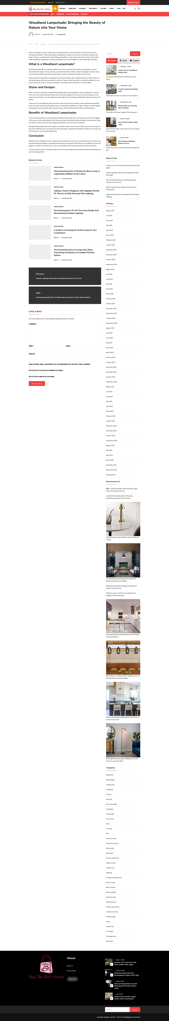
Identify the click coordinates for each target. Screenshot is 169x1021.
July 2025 (109, 274)
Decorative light (111, 804)
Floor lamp (110, 819)
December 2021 (111, 465)
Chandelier (60, 14)
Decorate (82, 8)
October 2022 (110, 436)
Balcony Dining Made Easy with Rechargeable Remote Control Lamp (125, 986)
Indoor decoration (112, 843)
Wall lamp (109, 941)
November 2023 (111, 372)
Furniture (72, 8)
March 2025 (110, 294)
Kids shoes (109, 853)
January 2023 (110, 421)
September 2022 (111, 440)
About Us (51, 2)
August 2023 (110, 387)
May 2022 (109, 450)
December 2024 (111, 308)
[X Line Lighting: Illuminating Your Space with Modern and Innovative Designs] (123, 560)
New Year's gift (111, 897)
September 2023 (111, 382)
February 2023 (110, 416)
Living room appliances (114, 877)
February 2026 (110, 240)
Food (119, 8)
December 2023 (111, 367)
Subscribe (72, 979)
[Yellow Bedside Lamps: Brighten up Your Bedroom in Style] (123, 519)
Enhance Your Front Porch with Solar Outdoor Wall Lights (125, 963)
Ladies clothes (111, 863)
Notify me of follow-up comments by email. (46, 370)
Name (31, 346)
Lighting (62, 8)
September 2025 (111, 264)
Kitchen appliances (112, 858)
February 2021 (110, 475)
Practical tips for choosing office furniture (127, 107)
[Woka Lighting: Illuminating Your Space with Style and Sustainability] (123, 616)
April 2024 (109, 348)
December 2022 (111, 426)
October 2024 (110, 318)
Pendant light (111, 917)
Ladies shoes (110, 868)
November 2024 (111, 313)
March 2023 (110, 411)
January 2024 (110, 362)
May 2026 (109, 225)
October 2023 (110, 377)
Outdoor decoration (112, 907)
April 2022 (109, 455)
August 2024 (110, 328)
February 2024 (110, 357)
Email (68, 346)
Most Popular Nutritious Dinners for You (126, 142)
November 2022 (111, 431)
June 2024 (109, 338)
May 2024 (109, 343)
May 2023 (109, 401)
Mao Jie (37, 34)
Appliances (93, 8)
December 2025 (111, 250)
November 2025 (111, 255)
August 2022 (110, 445)
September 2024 (111, 323)
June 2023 (109, 396)
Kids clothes (110, 848)
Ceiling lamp (110, 785)
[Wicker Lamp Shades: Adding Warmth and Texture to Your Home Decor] (123, 699)
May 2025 (109, 284)
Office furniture (73, 14)
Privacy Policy (60, 2)
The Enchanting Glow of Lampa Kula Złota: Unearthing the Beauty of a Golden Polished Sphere (74, 252)
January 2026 (110, 245)
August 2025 (110, 269)
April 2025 (109, 289)
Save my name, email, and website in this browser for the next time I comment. (60, 364)
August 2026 (110, 211)
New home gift (111, 892)
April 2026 (109, 230)
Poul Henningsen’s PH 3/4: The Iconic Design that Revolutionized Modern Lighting (76, 212)
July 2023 (109, 392)
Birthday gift (110, 780)
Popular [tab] (113, 60)
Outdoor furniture (112, 912)
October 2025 (110, 259)
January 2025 (110, 304)
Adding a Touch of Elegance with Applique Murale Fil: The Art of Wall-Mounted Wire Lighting (76, 192)
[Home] (55, 8)
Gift (124, 8)
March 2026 (110, 235)
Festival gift (110, 814)
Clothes (103, 8)
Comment (33, 324)
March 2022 (110, 460)
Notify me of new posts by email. (42, 376)
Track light (109, 931)
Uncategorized (61, 34)
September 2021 (111, 470)
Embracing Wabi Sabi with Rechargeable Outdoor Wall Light (126, 974)
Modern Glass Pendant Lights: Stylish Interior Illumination (125, 998)
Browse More (133, 2)
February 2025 (110, 299)
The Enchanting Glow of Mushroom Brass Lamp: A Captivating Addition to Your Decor (77, 172)
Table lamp (110, 926)
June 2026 (109, 220)
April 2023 (109, 406)
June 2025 (109, 279)
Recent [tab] (124, 60)
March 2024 (110, 352)
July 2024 (109, 333)
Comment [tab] (135, 60)
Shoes (111, 8)
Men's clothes (110, 882)
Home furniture (111, 838)
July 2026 (109, 215)
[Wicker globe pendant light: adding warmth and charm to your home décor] (123, 740)
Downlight (109, 809)
